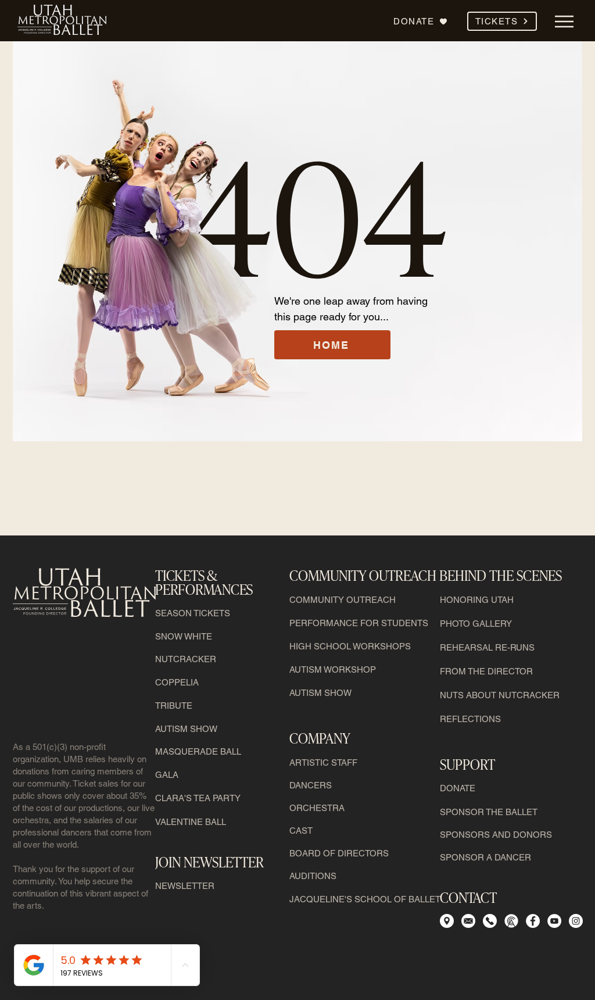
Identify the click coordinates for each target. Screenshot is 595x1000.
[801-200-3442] (490, 921)
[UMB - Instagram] (576, 921)
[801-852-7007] (511, 921)
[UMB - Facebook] (533, 921)
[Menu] (564, 21)
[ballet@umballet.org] (468, 921)
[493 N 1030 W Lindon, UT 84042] (447, 921)
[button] (502, 21)
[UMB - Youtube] (554, 921)
